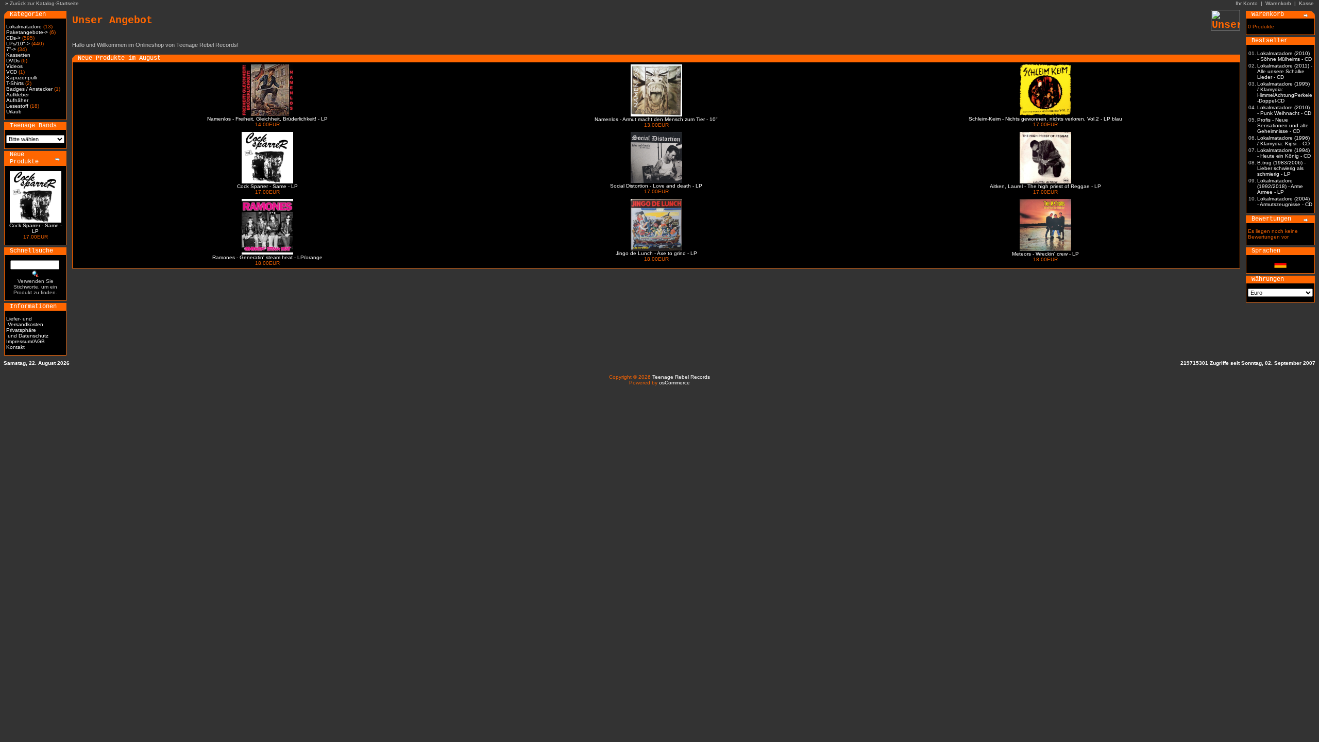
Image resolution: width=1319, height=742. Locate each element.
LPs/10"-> (18, 43)
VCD (11, 72)
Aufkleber (17, 94)
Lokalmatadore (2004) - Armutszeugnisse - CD (1284, 201)
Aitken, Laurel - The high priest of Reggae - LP (1045, 186)
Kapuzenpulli (21, 77)
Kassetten (18, 55)
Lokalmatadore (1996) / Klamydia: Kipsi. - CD (1283, 140)
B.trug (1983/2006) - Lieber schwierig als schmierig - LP (1281, 168)
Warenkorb (1278, 3)
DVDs (13, 60)
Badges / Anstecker (29, 89)
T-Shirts (15, 83)
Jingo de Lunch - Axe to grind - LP (656, 253)
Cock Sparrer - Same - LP (35, 228)
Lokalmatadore (24, 26)
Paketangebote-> (27, 32)
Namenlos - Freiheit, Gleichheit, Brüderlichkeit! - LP (267, 119)
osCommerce (674, 382)
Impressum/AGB (25, 341)
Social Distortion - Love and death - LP (656, 186)
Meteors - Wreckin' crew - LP (1045, 254)
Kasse (1306, 3)
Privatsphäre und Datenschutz (27, 333)
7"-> (11, 49)
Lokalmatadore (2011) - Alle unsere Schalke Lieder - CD (1284, 71)
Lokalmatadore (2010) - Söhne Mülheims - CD (1284, 56)
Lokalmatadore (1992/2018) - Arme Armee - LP (1280, 186)
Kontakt (15, 347)
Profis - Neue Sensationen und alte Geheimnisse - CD (1283, 125)
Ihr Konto (1247, 3)
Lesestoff (17, 106)
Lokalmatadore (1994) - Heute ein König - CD (1284, 153)
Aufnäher (17, 100)
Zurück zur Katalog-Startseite (44, 3)
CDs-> (13, 38)
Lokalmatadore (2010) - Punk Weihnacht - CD (1284, 110)
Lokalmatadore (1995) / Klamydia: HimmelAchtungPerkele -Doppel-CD (1284, 92)
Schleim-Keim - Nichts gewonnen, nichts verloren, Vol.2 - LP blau (1045, 119)
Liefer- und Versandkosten (24, 321)
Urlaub (14, 111)
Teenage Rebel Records (681, 377)
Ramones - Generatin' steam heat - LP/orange (267, 257)
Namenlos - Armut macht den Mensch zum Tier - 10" (656, 119)
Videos (14, 66)
